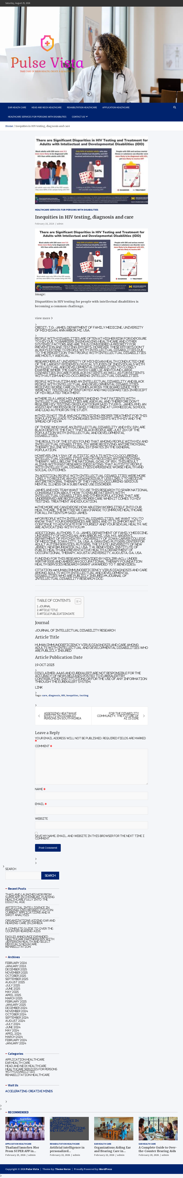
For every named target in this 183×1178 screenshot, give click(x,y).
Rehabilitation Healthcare (82, 107)
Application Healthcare (116, 107)
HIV (63, 695)
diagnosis (54, 695)
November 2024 (16, 1011)
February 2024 (16, 1040)
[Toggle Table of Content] (76, 601)
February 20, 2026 (149, 1155)
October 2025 (15, 975)
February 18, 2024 (44, 223)
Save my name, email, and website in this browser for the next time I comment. (89, 837)
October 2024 (15, 1014)
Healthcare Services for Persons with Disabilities (37, 116)
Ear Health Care (17, 107)
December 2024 (16, 1008)
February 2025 (16, 1001)
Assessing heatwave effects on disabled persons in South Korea (62, 716)
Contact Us (78, 116)
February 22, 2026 (60, 1155)
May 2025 (12, 991)
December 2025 (16, 969)
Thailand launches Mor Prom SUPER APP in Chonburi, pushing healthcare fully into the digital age (30, 898)
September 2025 (16, 979)
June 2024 (13, 1027)
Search (10, 869)
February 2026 (16, 963)
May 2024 (12, 1030)
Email (41, 804)
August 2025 (15, 982)
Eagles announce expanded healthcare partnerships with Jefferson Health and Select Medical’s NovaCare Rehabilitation (29, 941)
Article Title (48, 610)
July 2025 (12, 985)
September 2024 (17, 1017)
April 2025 (13, 995)
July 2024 (12, 1024)
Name (40, 789)
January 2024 (15, 1043)
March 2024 (14, 1036)
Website (41, 818)
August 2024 (15, 1020)
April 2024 (13, 1033)
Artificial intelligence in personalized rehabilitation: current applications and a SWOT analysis (29, 911)
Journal (45, 606)
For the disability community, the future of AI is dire (118, 716)
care (44, 695)
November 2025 (16, 972)
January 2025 (15, 1004)
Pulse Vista (32, 1169)
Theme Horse (63, 1169)
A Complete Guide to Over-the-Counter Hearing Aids (29, 929)
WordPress (105, 1169)
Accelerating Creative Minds (29, 1091)
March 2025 (14, 998)
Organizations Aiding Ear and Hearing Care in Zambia (30, 921)
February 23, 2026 (15, 1155)
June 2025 (12, 988)
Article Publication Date (57, 614)
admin (60, 223)
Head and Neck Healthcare (47, 107)
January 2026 (15, 966)
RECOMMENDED (18, 1112)
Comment (43, 746)
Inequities (72, 695)
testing (84, 695)
